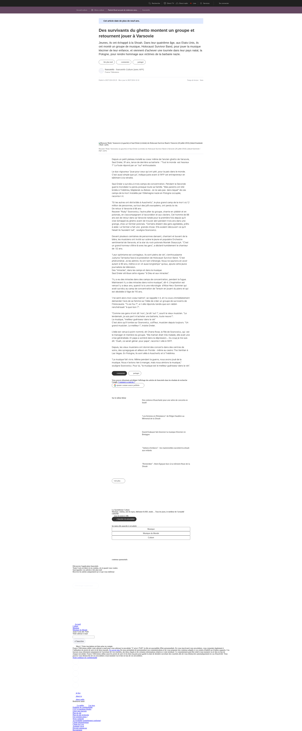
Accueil (78, 624)
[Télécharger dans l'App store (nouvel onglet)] (80, 577)
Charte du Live (78, 724)
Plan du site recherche (81, 715)
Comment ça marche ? (126, 382)
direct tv (79, 696)
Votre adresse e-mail (80, 634)
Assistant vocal (78, 726)
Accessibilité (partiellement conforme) (87, 721)
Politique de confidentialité (82, 707)
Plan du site (77, 713)
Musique (151, 529)
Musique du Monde (151, 533)
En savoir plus (114, 650)
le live (78, 693)
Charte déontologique (81, 722)
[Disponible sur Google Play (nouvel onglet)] (81, 582)
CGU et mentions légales (82, 709)
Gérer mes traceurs (80, 711)
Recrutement (77, 730)
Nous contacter (78, 719)
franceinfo (109, 69)
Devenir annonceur (80, 728)
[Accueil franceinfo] (80, 690)
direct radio (80, 699)
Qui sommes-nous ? (80, 717)
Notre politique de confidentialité (85, 658)
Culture (151, 538)
